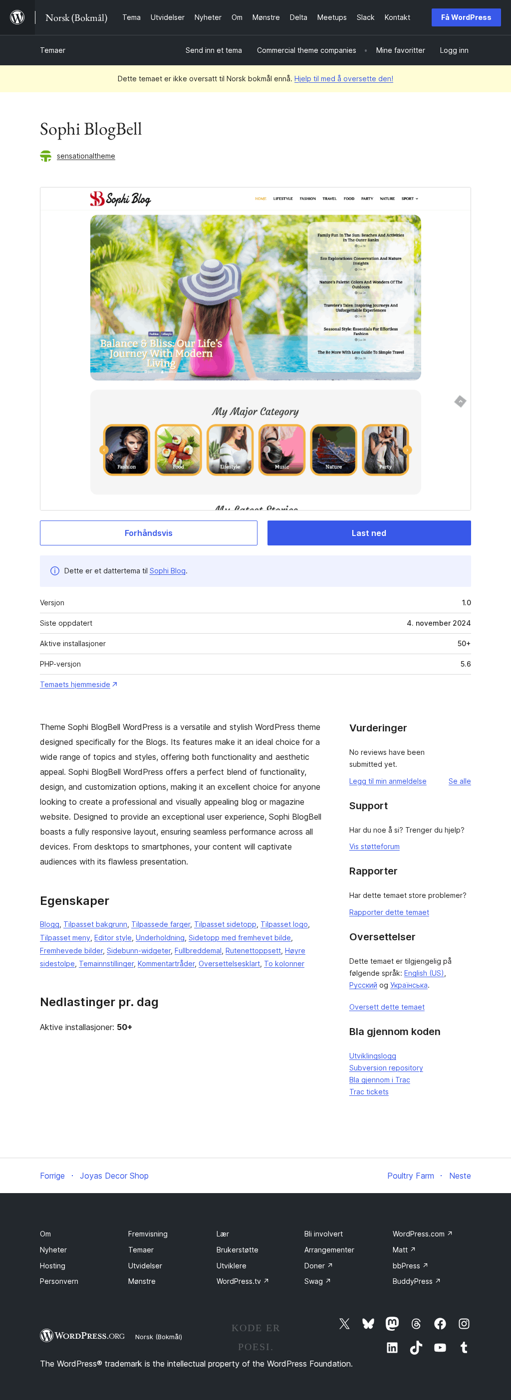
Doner (318, 1265)
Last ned (369, 533)
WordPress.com (423, 1233)
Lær (223, 1233)
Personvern (59, 1281)
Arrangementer (329, 1249)
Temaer (52, 50)
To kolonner (284, 963)
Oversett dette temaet (387, 1007)
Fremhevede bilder (71, 950)
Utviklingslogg (372, 1055)
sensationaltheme (86, 156)
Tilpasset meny (65, 937)
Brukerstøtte (237, 1249)
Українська (409, 985)
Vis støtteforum (374, 846)
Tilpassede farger (160, 924)
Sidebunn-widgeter (139, 950)
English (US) (424, 973)
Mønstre (142, 1281)
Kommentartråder (166, 963)
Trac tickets (369, 1091)
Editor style (113, 937)
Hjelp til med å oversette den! (343, 78)
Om (45, 1233)
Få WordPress (466, 17)
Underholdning (160, 937)
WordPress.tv (243, 1281)
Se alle (460, 781)
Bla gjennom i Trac (379, 1079)
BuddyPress (417, 1281)
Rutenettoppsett (253, 950)
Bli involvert (323, 1233)
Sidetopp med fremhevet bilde (240, 937)
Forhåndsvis (149, 533)
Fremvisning (148, 1233)
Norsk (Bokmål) (158, 1337)
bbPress (411, 1265)
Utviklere (232, 1265)
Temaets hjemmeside (75, 684)
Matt (404, 1249)
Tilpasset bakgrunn (95, 924)
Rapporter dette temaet (389, 912)
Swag (317, 1281)
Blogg (49, 924)
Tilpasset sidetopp (225, 924)
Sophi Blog (168, 570)
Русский (363, 985)
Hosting (52, 1265)
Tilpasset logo (284, 924)
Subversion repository (386, 1067)
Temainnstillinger (106, 963)
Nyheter (53, 1249)
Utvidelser (145, 1265)
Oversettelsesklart (229, 963)
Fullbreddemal (198, 950)
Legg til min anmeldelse (388, 781)
